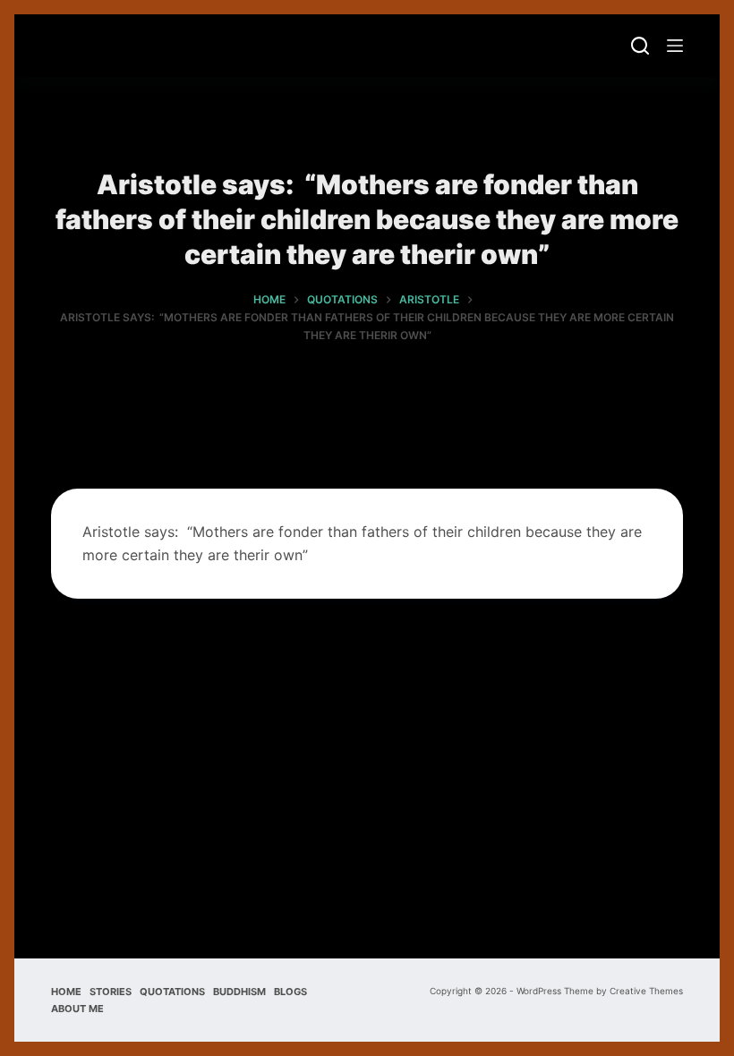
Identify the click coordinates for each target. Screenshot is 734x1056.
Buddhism (239, 991)
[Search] (640, 46)
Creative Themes (646, 990)
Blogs (290, 991)
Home (66, 991)
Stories (111, 991)
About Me (77, 1008)
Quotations (172, 991)
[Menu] (675, 46)
